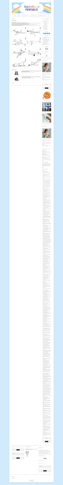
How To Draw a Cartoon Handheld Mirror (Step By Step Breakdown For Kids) (46, 413)
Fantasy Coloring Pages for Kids (46, 180)
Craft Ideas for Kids (45, 26)
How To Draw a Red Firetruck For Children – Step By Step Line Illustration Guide (47, 407)
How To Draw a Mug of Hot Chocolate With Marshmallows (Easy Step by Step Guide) (47, 232)
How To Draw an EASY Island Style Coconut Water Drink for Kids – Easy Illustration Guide (46, 399)
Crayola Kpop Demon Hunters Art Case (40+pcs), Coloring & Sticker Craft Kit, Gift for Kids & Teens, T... (31, 77)
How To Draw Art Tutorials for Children (46, 195)
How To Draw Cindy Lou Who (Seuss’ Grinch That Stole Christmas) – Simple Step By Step (46, 403)
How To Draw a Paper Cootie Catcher (46, 270)
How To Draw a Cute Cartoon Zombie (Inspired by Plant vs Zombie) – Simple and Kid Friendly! (47, 382)
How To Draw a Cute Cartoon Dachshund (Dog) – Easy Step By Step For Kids (47, 357)
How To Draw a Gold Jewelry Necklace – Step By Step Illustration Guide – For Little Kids (47, 409)
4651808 (24, 72)
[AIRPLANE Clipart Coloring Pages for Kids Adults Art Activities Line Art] (19, 63)
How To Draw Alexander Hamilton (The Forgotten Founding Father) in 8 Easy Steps (47, 326)
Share (25, 27)
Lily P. (13, 83)
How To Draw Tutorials (33, 15)
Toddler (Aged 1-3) (45, 24)
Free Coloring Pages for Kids (42, 15)
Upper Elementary (45, 25)
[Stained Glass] (27, 452)
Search (46, 441)
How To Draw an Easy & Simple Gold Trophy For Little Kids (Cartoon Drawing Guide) (46, 368)
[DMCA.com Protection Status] (46, 56)
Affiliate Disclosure (44, 435)
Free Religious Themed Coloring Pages (47, 179)
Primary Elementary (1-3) (46, 23)
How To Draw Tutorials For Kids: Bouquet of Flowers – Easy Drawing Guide (46, 301)
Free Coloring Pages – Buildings (46, 189)
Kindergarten (45, 22)
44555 (24, 78)
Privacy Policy (13, 478)
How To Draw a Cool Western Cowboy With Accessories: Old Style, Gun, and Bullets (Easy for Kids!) (47, 377)
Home (15, 15)
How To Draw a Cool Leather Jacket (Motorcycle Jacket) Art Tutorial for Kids (47, 336)
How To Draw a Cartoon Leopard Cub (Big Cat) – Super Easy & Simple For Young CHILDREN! (47, 411)
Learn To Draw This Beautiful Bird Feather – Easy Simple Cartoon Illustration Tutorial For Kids (46, 361)
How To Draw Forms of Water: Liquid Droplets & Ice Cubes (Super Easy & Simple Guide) (47, 223)
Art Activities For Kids (25, 15)
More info (33, 72)
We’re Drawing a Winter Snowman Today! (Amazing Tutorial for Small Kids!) (46, 246)
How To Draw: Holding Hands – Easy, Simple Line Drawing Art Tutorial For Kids (46, 332)
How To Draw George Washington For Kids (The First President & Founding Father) (47, 330)
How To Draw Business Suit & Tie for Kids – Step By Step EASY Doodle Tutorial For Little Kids (47, 418)
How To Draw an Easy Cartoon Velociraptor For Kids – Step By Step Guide (46, 371)
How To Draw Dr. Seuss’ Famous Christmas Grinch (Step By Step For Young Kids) (46, 221)
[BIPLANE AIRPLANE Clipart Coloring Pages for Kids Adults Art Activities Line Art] (34, 42)
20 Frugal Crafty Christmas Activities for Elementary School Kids (46, 44)
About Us (19, 15)
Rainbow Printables (27, 449)
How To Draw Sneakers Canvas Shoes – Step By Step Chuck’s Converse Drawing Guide (47, 401)
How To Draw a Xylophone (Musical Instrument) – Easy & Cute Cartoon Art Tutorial (47, 395)
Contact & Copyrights (49, 1)
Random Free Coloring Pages (46, 188)
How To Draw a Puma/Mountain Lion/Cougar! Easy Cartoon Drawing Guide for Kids (46, 359)
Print (12, 27)
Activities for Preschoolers (46, 21)
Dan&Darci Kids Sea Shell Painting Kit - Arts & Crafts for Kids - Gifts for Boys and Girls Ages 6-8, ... (31, 71)
